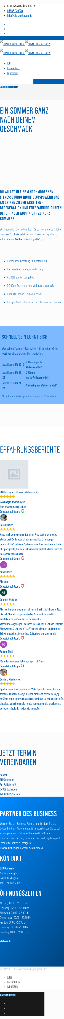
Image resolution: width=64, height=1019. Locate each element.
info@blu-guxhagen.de (19, 16)
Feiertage (5, 940)
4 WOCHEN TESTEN (9, 87)
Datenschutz (13, 68)
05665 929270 (15, 11)
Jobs (9, 63)
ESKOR (50, 969)
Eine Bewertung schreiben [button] (13, 507)
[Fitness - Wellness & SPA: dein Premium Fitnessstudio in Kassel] (25, 49)
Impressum (12, 73)
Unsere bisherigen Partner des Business (21, 848)
